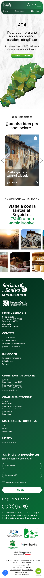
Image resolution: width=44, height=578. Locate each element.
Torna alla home (22, 55)
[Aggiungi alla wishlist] (35, 138)
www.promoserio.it (10, 326)
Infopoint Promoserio (11, 358)
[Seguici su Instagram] (11, 506)
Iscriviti (22, 489)
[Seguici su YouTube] (25, 506)
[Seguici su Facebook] (5, 506)
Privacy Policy (20, 483)
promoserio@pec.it (11, 347)
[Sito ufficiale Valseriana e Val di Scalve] (7, 5)
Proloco (5, 364)
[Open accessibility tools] (5, 573)
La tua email (10, 475)
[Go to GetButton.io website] (38, 575)
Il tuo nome (10, 466)
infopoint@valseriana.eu (13, 344)
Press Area (7, 431)
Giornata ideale (9, 443)
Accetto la (16, 482)
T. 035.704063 (8, 338)
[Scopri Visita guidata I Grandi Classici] (36, 182)
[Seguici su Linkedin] (18, 506)
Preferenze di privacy (22, 572)
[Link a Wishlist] (34, 5)
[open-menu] (39, 5)
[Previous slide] (2, 160)
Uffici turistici (7, 361)
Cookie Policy (27, 570)
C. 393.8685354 (9, 341)
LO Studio (25, 574)
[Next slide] (41, 160)
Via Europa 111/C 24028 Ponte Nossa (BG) (12, 320)
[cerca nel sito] (28, 5)
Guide (5, 428)
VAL (3, 425)
